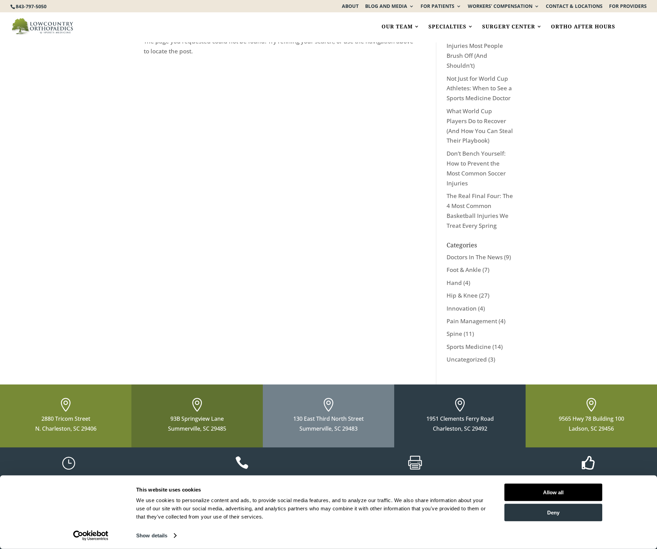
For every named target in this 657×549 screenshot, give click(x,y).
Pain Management (472, 321)
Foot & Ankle (464, 270)
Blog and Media (386, 6)
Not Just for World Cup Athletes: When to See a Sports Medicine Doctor (479, 88)
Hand (454, 283)
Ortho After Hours (583, 27)
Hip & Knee (462, 295)
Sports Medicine (469, 347)
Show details (151, 535)
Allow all (553, 492)
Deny (553, 512)
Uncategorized (467, 359)
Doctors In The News (475, 257)
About (350, 6)
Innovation (462, 308)
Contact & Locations (574, 6)
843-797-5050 (31, 6)
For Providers (628, 6)
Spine (454, 334)
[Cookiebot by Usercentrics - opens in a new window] (91, 536)
